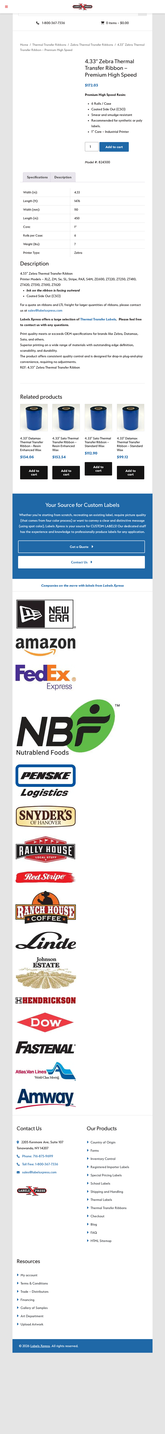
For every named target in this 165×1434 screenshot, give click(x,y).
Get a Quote (79, 547)
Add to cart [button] (34, 473)
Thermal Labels (101, 1200)
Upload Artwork (32, 1324)
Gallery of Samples (34, 1308)
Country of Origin (103, 1142)
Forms (95, 1150)
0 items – (117, 23)
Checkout (97, 1216)
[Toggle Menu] (6, 6)
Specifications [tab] (37, 177)
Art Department (32, 1316)
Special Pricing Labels (106, 1175)
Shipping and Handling (107, 1192)
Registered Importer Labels (110, 1167)
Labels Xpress (40, 1346)
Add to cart (114, 147)
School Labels (100, 1183)
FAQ (94, 1233)
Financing (27, 1300)
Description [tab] (62, 177)
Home (24, 45)
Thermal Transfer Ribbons (49, 45)
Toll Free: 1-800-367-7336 (39, 1164)
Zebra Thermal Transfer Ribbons (91, 45)
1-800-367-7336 (53, 23)
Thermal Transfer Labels (98, 319)
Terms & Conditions (34, 1283)
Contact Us (79, 562)
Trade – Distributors (34, 1292)
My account (29, 1275)
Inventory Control (103, 1159)
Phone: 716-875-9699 (37, 1156)
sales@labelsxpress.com (45, 310)
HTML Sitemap (101, 1241)
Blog (94, 1224)
